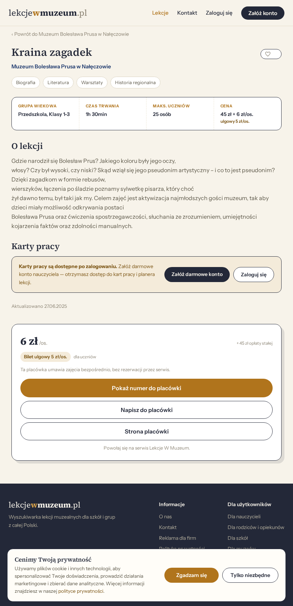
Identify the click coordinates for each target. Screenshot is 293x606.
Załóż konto (262, 13)
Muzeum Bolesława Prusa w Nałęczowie (61, 66)
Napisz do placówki (147, 409)
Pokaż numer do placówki (146, 388)
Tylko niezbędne (250, 575)
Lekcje (160, 12)
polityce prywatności (80, 591)
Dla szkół (238, 538)
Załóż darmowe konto (197, 274)
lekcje (44, 505)
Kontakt (187, 12)
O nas (165, 516)
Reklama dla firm (177, 538)
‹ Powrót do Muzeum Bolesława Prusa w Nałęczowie (70, 34)
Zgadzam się (191, 575)
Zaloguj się (219, 12)
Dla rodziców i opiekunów (256, 527)
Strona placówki (147, 431)
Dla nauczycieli (244, 516)
